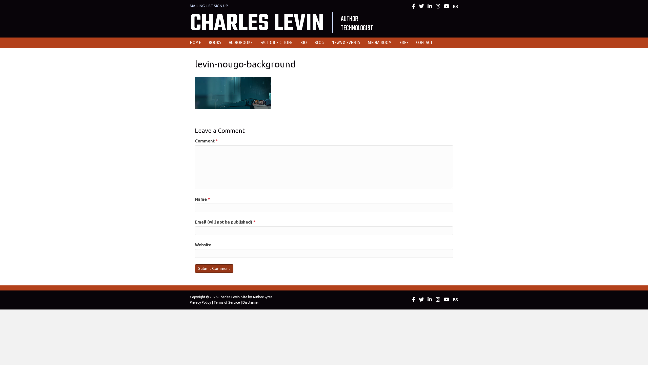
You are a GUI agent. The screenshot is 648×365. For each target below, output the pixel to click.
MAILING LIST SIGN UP (209, 6)
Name (202, 199)
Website (203, 244)
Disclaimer (250, 302)
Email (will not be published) (225, 222)
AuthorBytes (263, 297)
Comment (206, 140)
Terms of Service (227, 302)
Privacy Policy (200, 302)
